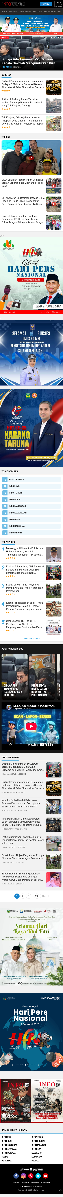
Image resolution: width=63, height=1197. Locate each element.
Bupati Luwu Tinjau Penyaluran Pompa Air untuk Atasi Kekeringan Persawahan (24, 587)
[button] (51, 37)
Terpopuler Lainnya (31, 639)
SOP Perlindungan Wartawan (31, 1186)
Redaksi (16, 1183)
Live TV (46, 4)
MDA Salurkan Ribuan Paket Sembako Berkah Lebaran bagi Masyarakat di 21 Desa (22, 183)
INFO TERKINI (25, 12)
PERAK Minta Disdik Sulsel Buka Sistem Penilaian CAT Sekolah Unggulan (39, 690)
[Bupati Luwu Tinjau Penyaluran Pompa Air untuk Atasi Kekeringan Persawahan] (53, 861)
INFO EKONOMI (50, 12)
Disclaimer (45, 1183)
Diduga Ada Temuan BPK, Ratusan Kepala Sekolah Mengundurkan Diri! (13, 690)
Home (4, 12)
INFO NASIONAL (17, 526)
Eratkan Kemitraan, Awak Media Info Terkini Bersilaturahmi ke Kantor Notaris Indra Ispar (23, 840)
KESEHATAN (36, 1153)
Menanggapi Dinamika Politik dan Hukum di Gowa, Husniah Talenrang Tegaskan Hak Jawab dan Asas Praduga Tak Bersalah (24, 551)
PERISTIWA (6, 1160)
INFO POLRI (37, 12)
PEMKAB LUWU (19, 67)
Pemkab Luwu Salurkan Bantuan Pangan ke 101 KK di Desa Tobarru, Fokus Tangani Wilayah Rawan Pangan (23, 219)
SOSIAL (5, 1157)
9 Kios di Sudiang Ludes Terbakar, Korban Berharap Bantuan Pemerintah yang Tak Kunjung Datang (22, 102)
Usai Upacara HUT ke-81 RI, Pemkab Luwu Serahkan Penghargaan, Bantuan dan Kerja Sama (24, 624)
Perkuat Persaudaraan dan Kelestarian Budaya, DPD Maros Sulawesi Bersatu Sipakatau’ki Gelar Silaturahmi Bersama (23, 84)
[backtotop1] (60, 1190)
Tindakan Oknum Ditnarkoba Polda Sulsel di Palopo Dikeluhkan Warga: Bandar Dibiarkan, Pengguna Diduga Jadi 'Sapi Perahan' (21, 822)
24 (36, 896)
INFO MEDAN (15, 532)
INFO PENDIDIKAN (9, 1145)
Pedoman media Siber (30, 1183)
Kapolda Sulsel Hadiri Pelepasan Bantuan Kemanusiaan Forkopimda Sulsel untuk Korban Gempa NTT (21, 803)
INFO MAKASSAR (17, 506)
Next (44, 896)
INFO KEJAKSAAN (18, 513)
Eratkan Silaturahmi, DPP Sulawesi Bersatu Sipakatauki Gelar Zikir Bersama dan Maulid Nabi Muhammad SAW (25, 569)
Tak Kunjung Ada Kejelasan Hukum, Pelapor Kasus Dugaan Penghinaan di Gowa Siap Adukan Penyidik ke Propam (23, 120)
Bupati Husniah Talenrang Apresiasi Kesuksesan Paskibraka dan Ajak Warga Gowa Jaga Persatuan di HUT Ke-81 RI (21, 877)
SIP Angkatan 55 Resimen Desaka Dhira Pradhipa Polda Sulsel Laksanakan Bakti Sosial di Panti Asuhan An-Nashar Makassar (23, 201)
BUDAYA (35, 1160)
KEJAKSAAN (36, 1157)
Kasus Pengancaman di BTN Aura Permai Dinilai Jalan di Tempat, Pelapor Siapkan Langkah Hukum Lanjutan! (24, 606)
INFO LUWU (13, 12)
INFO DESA (14, 519)
